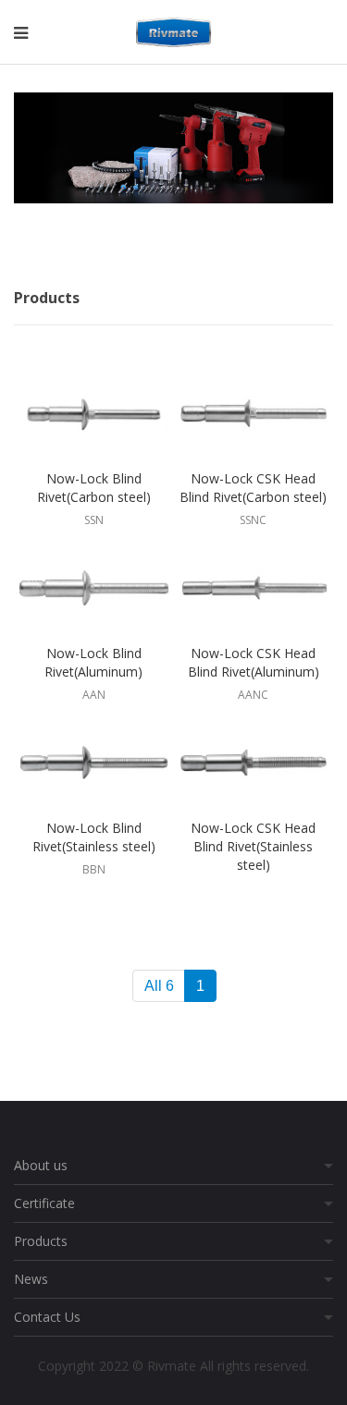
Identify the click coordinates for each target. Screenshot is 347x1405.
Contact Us (47, 1317)
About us (41, 1165)
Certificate (44, 1203)
